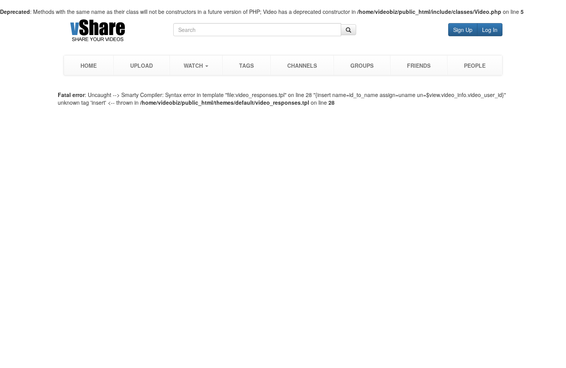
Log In (489, 29)
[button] (195, 65)
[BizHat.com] (118, 31)
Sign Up (462, 29)
